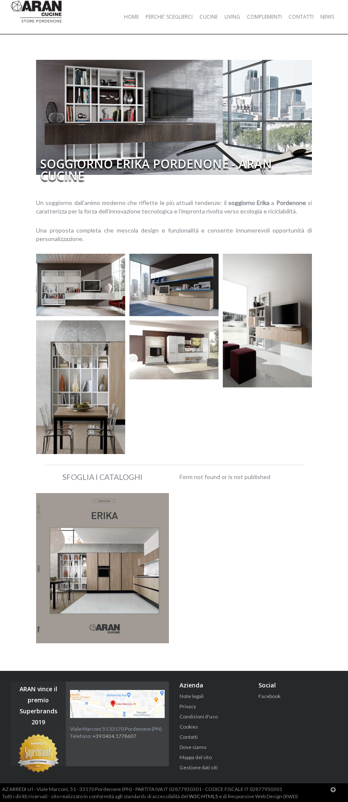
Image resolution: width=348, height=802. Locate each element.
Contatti (189, 737)
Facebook (269, 696)
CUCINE (208, 16)
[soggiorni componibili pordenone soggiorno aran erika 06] (174, 350)
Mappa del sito (196, 757)
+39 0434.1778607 (114, 736)
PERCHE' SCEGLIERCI (169, 16)
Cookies (189, 726)
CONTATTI (301, 16)
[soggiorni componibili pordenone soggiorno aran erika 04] (267, 321)
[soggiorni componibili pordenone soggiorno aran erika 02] (80, 285)
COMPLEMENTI (264, 16)
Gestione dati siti (199, 767)
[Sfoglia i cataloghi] (102, 568)
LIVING (232, 16)
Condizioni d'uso (199, 716)
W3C (194, 796)
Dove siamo (193, 747)
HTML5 (209, 796)
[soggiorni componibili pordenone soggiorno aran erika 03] (174, 285)
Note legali (192, 696)
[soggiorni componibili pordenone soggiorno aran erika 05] (80, 387)
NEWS (327, 16)
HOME (131, 16)
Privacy (188, 706)
